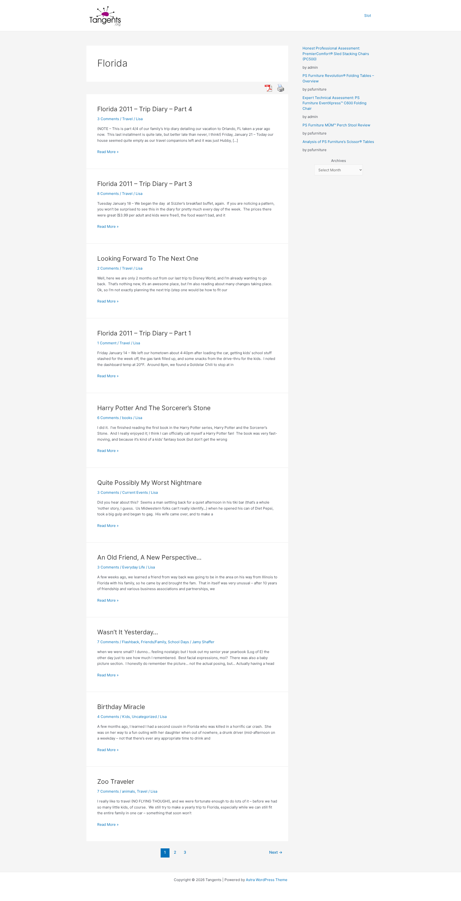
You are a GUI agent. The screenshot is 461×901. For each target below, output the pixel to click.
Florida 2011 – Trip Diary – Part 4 (144, 109)
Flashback (130, 642)
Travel (127, 119)
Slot (367, 15)
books (127, 417)
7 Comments (108, 642)
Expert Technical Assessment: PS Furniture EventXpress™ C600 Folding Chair (334, 103)
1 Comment (106, 343)
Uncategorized (144, 716)
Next (275, 852)
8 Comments (108, 193)
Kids (126, 716)
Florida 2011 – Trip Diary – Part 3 (144, 183)
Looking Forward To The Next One (147, 258)
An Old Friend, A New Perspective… (149, 557)
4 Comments (108, 716)
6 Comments (108, 417)
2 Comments (108, 268)
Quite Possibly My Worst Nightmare (149, 482)
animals (128, 791)
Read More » (108, 152)
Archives (338, 160)
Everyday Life (133, 567)
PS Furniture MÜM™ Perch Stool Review (336, 125)
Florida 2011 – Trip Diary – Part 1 (144, 333)
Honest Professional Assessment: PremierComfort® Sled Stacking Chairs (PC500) (336, 53)
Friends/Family (153, 642)
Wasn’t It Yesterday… (127, 632)
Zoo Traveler (115, 781)
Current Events (135, 492)
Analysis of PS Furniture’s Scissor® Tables (338, 141)
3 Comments (108, 119)
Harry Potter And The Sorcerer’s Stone (154, 408)
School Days (178, 642)
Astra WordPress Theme (266, 879)
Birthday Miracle (121, 706)
